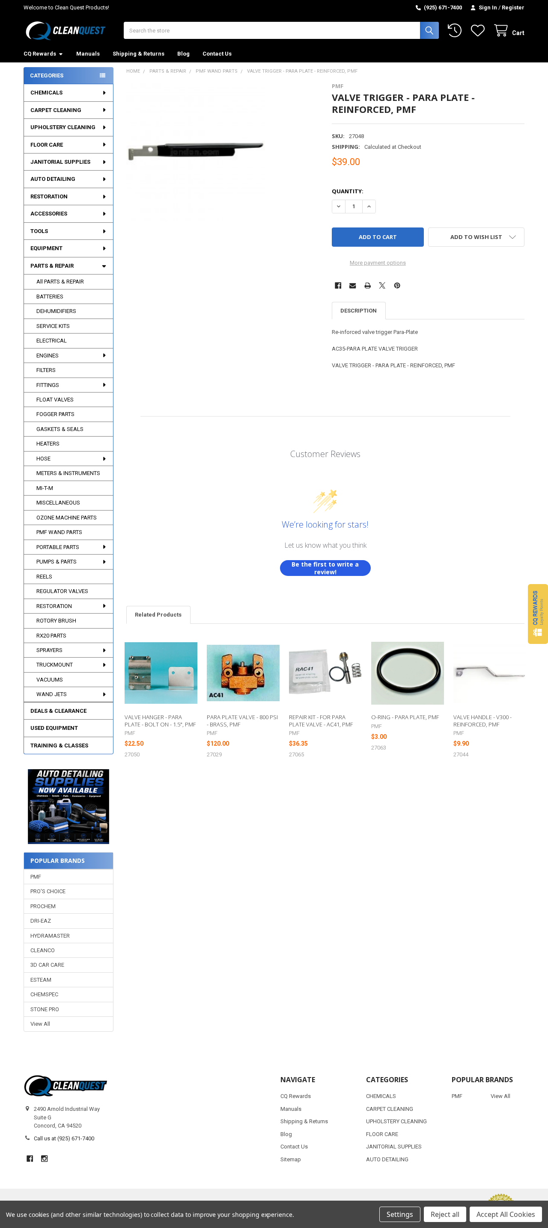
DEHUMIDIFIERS (56, 311)
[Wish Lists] (479, 30)
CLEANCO (42, 950)
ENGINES (47, 355)
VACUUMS (49, 679)
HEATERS (48, 443)
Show (538, 614)
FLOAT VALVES (55, 399)
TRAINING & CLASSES (59, 745)
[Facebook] (338, 285)
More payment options (378, 263)
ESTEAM (40, 980)
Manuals (88, 53)
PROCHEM (43, 906)
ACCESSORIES (48, 213)
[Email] (352, 285)
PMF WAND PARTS (59, 532)
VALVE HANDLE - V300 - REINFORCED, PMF (482, 720)
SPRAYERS (49, 650)
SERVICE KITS (53, 326)
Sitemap (290, 1159)
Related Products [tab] (158, 614)
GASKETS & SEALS (59, 429)
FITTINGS (47, 385)
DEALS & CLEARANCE (58, 711)
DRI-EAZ (40, 921)
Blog (183, 53)
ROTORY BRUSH (56, 620)
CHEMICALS (46, 92)
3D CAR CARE (47, 965)
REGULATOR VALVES (62, 591)
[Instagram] (44, 1158)
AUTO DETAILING (52, 179)
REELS (44, 576)
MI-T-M (44, 488)
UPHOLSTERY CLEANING (62, 127)
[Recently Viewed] (456, 30)
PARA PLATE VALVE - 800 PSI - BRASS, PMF (242, 720)
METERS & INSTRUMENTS (68, 473)
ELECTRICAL (51, 340)
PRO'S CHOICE (48, 891)
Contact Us (217, 53)
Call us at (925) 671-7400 (64, 1138)
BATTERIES (49, 296)
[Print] (367, 285)
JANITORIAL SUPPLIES (60, 162)
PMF (35, 877)
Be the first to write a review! (325, 568)
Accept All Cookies (506, 1214)
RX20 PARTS (51, 635)
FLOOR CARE (46, 145)
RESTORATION (49, 196)
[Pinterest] (397, 285)
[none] (195, 152)
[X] (382, 285)
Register (513, 7)
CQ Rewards (40, 53)
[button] (68, 806)
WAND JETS (51, 694)
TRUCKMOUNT (54, 664)
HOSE (43, 458)
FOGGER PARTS (55, 414)
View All (40, 1024)
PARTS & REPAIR (52, 266)
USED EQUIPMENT (54, 728)
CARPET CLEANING (55, 110)
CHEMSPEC (44, 994)
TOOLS (39, 231)
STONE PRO (44, 1009)
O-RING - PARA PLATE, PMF (405, 717)
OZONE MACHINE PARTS (66, 517)
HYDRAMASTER (50, 936)
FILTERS (46, 370)
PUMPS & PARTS (56, 561)
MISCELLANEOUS (58, 502)
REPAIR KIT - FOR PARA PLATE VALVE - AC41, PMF (321, 720)
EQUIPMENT (46, 248)
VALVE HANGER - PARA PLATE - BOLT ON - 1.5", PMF (160, 720)
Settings (400, 1214)
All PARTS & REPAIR (60, 281)
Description (358, 310)
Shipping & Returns (138, 53)
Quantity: (347, 191)
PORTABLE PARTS (57, 547)
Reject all (445, 1214)
